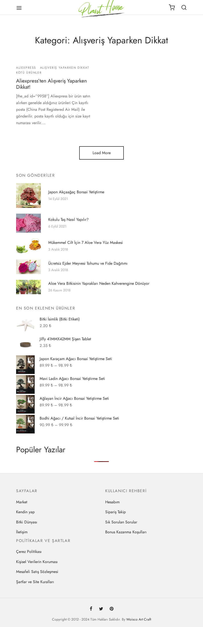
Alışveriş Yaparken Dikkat (64, 67)
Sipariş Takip (115, 512)
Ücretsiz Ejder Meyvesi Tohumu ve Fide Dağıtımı (87, 263)
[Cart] (172, 7)
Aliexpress (26, 67)
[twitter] (101, 609)
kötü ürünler (29, 73)
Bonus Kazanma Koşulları (126, 532)
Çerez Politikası (29, 551)
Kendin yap (25, 512)
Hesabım (112, 502)
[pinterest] (111, 609)
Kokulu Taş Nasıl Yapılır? (68, 219)
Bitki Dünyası (26, 522)
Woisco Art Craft (138, 619)
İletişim (21, 532)
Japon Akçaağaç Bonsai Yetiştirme (76, 192)
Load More (102, 153)
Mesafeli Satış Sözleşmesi (37, 571)
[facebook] (91, 609)
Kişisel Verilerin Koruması (37, 562)
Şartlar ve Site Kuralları (35, 582)
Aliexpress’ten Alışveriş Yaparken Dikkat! (51, 84)
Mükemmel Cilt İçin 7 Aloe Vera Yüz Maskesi (85, 242)
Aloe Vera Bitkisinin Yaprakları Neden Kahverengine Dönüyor (98, 283)
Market (21, 502)
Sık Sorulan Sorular (121, 522)
